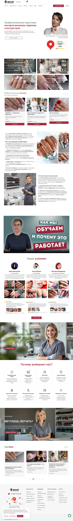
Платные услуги (29, 496)
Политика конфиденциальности (41, 492)
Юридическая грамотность (11, 469)
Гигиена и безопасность (61, 495)
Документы (28, 491)
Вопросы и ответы (41, 507)
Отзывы (25, 5)
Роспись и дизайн (51, 500)
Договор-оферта (40, 503)
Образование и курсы (32, 472)
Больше (66, 447)
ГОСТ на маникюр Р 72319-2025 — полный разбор (14, 464)
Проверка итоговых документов (30, 501)
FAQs (35, 5)
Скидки (19, 5)
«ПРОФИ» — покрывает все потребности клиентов (56, 113)
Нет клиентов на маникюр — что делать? (57, 464)
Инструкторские (50, 494)
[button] (65, 94)
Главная (6, 5)
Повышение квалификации (50, 497)
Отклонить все (13, 516)
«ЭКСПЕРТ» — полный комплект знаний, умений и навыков (35, 113)
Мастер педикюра (9, 113)
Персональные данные (40, 500)
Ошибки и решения (63, 500)
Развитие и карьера (63, 502)
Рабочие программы (30, 494)
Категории (18, 1)
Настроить (6, 516)
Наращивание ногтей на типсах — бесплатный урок (36, 467)
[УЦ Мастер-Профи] (9, 1)
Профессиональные (51, 491)
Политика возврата (41, 505)
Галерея (30, 5)
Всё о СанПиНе (62, 491)
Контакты (40, 5)
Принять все (20, 516)
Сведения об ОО (13, 5)
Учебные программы (58, 5)
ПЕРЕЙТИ (20, 69)
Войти (67, 5)
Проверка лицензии (30, 498)
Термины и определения (40, 496)
